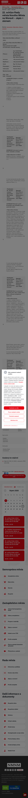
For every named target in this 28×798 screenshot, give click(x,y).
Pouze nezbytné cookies (14, 412)
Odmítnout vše (14, 420)
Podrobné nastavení (14, 416)
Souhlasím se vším (14, 408)
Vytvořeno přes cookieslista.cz (11, 425)
